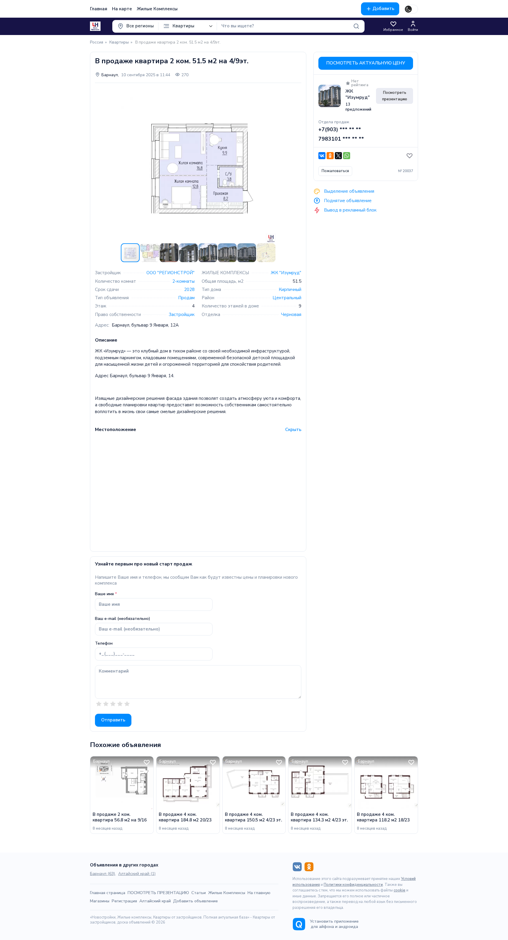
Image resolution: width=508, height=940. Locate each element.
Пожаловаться (335, 171)
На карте (122, 9)
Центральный (287, 298)
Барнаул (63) (102, 873)
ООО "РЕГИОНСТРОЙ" (170, 273)
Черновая (291, 314)
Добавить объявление (195, 901)
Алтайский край (155, 901)
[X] (338, 155)
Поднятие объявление (347, 200)
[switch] (411, 9)
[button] (296, 93)
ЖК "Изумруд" (286, 273)
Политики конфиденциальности (353, 884)
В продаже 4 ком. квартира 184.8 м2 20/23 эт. (185, 817)
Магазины (99, 901)
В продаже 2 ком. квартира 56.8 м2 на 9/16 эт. (120, 817)
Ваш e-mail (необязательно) (122, 618)
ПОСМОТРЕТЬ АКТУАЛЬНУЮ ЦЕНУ (365, 63)
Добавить (383, 8)
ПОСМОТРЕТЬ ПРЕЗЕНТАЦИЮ (158, 893)
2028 (189, 289)
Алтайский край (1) (137, 873)
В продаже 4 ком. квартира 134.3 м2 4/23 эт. (319, 817)
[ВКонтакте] (321, 155)
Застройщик (182, 314)
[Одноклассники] (330, 155)
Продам (186, 298)
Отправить (113, 720)
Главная (98, 9)
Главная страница (107, 893)
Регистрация (124, 901)
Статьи (198, 893)
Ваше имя (104, 594)
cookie (399, 890)
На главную (259, 893)
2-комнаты (183, 281)
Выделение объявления (348, 191)
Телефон (104, 643)
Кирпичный (290, 289)
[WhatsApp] (346, 155)
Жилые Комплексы (157, 9)
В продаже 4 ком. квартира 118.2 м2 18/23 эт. (383, 817)
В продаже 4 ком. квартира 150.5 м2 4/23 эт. (253, 817)
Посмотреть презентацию (394, 96)
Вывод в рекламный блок (350, 210)
